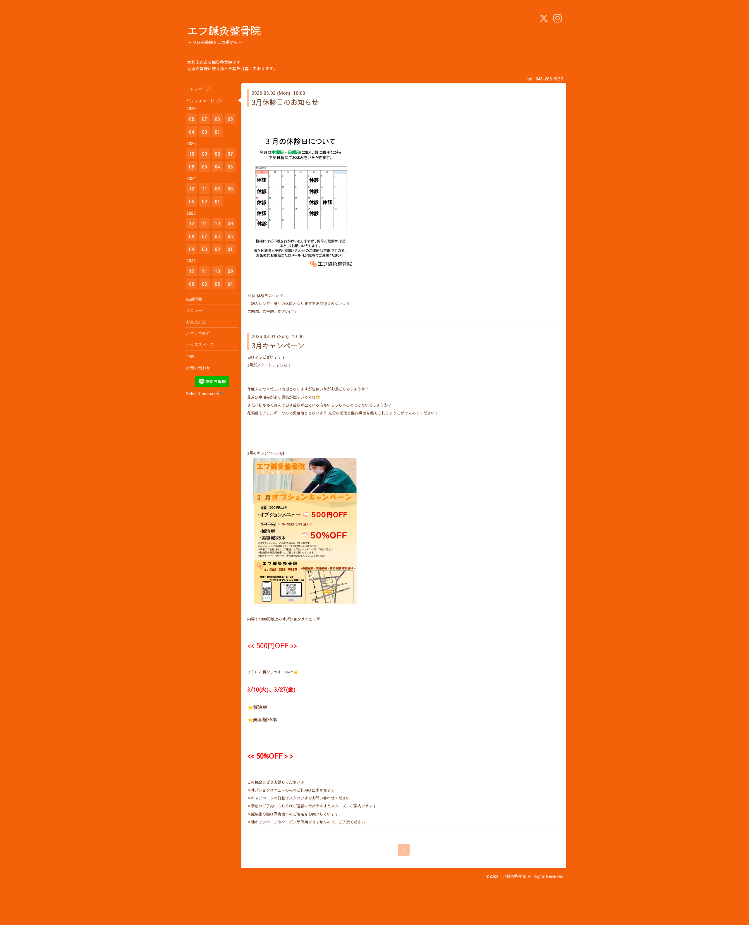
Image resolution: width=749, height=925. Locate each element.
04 (191, 131)
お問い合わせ (198, 368)
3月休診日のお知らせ (285, 102)
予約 (190, 356)
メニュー (194, 310)
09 (204, 153)
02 (204, 201)
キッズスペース (200, 345)
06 (217, 119)
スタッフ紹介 (198, 333)
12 (191, 188)
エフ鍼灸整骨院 (224, 30)
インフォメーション (204, 101)
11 (204, 188)
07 (204, 119)
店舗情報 (194, 299)
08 (191, 119)
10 (191, 153)
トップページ (198, 89)
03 (204, 131)
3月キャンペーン (278, 345)
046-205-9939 (549, 79)
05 (230, 119)
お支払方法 (196, 322)
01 (217, 131)
